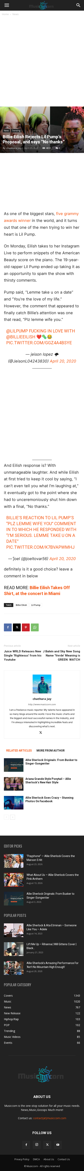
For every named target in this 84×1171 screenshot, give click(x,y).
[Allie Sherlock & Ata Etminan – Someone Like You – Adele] (13, 930)
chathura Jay (13, 147)
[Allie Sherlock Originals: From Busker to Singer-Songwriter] (13, 765)
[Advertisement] (42, 62)
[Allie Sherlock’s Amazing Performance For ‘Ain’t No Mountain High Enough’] (13, 968)
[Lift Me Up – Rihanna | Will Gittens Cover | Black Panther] (13, 949)
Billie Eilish (21, 604)
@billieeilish (20, 336)
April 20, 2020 (63, 361)
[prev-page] (6, 817)
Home (5, 14)
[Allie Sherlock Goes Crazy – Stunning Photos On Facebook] (13, 802)
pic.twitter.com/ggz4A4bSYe (39, 342)
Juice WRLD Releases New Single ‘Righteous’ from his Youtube (22, 655)
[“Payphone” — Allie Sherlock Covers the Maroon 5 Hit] (13, 861)
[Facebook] (8, 627)
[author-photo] (42, 693)
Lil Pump (35, 604)
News (16, 14)
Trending (16, 130)
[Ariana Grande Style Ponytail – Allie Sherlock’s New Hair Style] (13, 784)
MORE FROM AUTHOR (51, 750)
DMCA (36, 1159)
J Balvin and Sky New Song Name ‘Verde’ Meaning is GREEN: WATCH (61, 655)
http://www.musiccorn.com (42, 704)
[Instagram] (37, 1145)
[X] (17, 627)
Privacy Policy (21, 1159)
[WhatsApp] (35, 627)
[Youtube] (58, 1145)
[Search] (78, 5)
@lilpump (17, 331)
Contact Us (64, 1159)
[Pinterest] (26, 627)
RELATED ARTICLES (19, 750)
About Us (49, 1159)
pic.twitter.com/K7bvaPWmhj (40, 547)
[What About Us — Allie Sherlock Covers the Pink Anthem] (13, 880)
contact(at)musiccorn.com (49, 1118)
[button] (6, 5)
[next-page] (12, 817)
